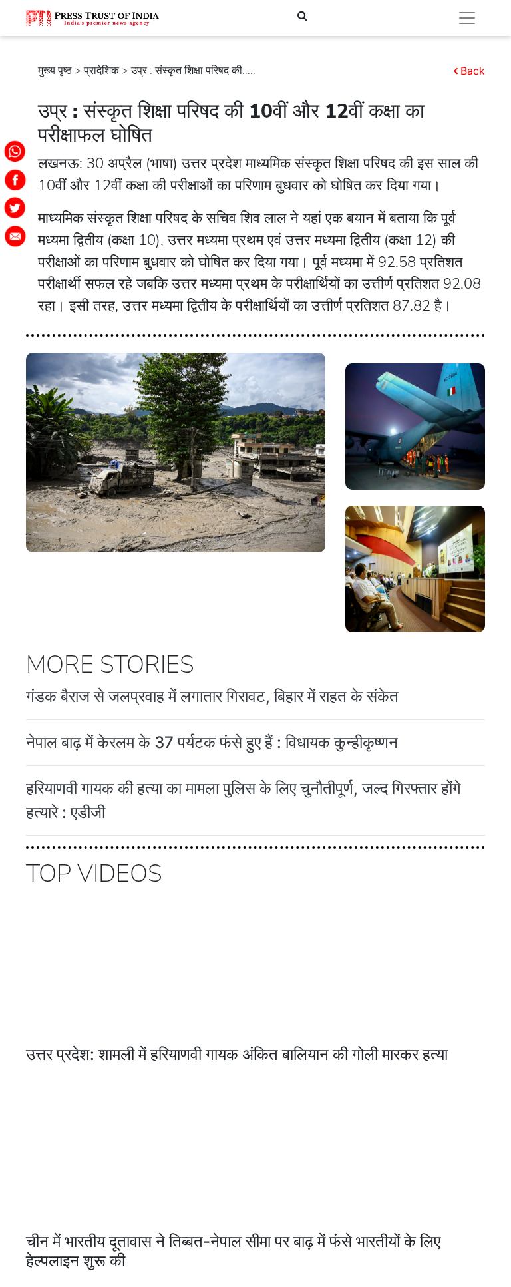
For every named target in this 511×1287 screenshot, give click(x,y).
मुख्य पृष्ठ (55, 70)
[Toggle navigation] (467, 18)
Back (472, 70)
